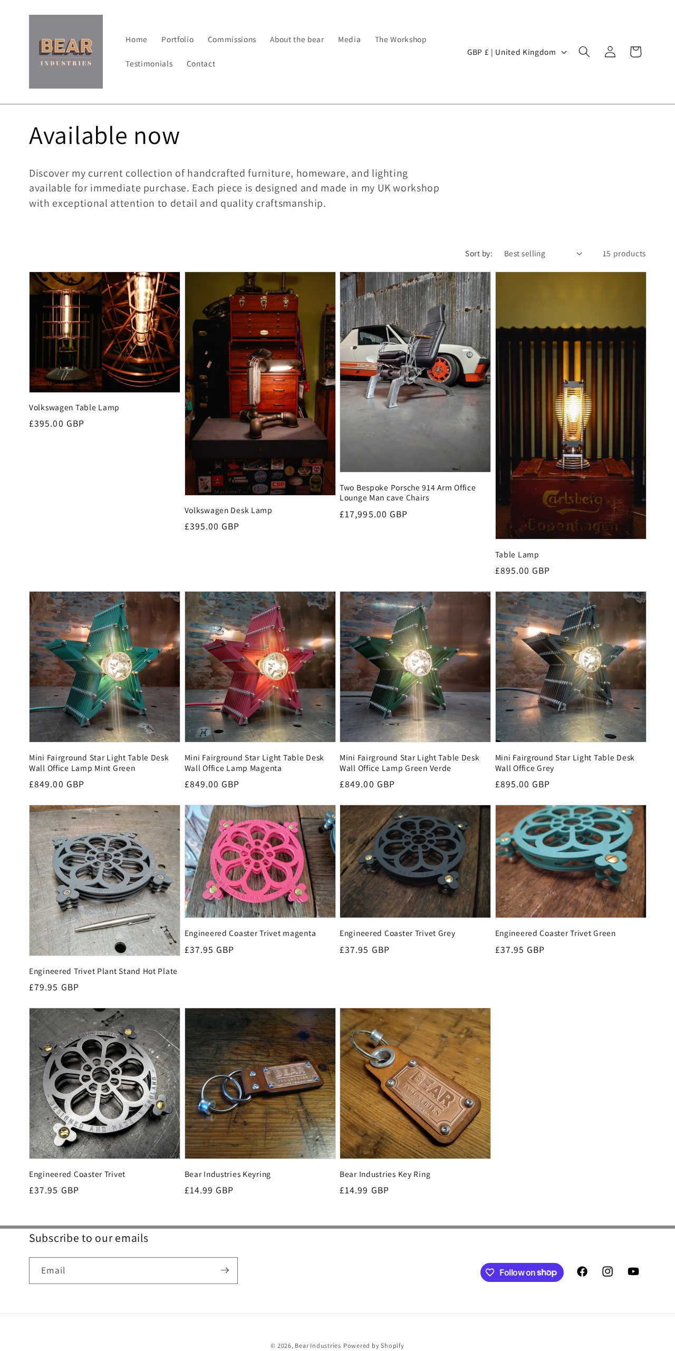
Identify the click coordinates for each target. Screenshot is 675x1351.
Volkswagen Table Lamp (74, 407)
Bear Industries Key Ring (385, 1174)
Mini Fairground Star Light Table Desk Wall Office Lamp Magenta (255, 762)
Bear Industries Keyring (228, 1174)
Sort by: (479, 253)
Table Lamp (517, 554)
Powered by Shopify (373, 1345)
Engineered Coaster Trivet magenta (250, 933)
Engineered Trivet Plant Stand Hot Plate (103, 971)
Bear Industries (318, 1345)
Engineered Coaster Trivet (77, 1174)
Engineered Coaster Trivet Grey (398, 933)
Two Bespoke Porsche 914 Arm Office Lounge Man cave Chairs (408, 492)
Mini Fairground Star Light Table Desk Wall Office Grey (565, 762)
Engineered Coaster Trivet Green (555, 933)
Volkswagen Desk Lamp (229, 510)
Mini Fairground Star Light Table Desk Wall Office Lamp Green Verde (410, 762)
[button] (584, 51)
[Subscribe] (224, 1270)
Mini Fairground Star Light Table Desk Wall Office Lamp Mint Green (99, 762)
